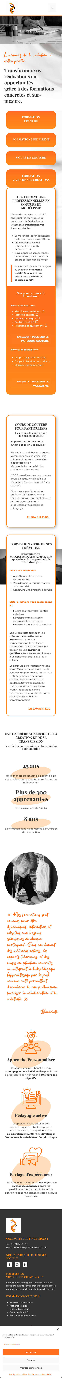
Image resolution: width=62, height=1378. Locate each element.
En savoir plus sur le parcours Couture (33, 339)
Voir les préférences (31, 1367)
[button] (57, 1329)
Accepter (31, 1352)
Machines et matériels (28, 311)
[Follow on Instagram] (17, 1264)
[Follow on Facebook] (9, 1264)
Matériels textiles (25, 314)
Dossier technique (26, 318)
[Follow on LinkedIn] (25, 1264)
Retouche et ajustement (30, 325)
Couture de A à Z (25, 322)
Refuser (31, 1360)
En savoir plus (38, 517)
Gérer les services (11, 1344)
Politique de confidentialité (39, 1374)
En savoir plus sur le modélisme (33, 383)
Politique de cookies (18, 1374)
